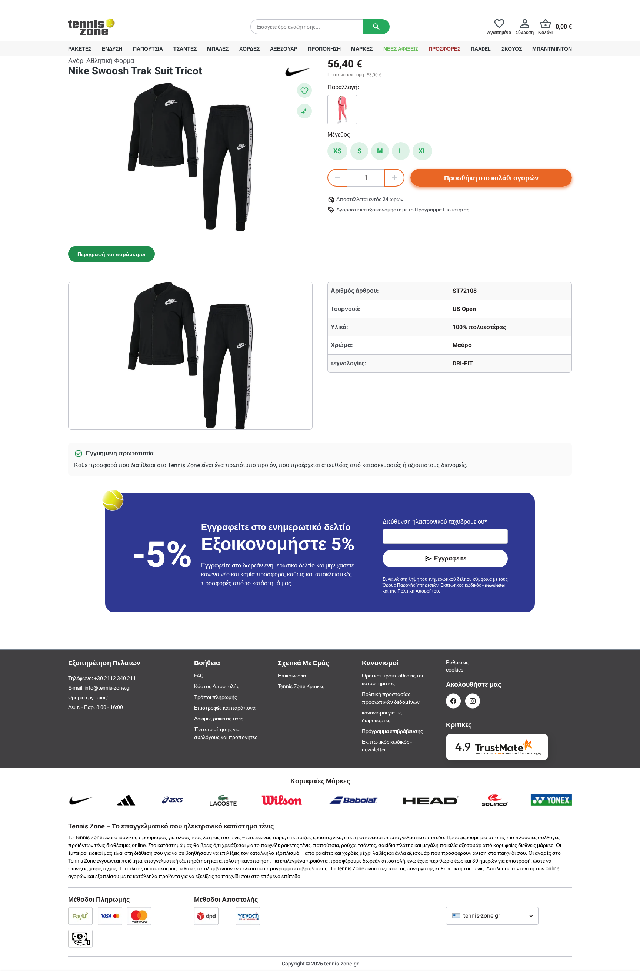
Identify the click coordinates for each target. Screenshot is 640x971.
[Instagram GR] (472, 701)
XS (337, 151)
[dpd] (206, 916)
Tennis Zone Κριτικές (301, 686)
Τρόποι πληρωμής (215, 697)
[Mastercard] (139, 916)
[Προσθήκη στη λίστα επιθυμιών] (304, 90)
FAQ (199, 676)
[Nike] (298, 71)
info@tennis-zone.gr (107, 688)
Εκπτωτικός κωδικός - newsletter (472, 585)
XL (422, 151)
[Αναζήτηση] (376, 26)
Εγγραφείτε (450, 558)
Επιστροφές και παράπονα (225, 708)
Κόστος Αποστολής (216, 686)
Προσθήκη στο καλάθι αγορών (491, 178)
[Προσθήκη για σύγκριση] (304, 111)
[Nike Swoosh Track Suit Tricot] (342, 109)
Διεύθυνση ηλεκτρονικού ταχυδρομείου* (435, 521)
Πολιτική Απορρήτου (418, 591)
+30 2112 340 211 (116, 6)
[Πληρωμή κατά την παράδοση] (80, 938)
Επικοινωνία (292, 676)
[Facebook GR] (453, 701)
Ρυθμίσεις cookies (453, 666)
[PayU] (80, 916)
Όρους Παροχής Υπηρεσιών (411, 585)
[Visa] (110, 916)
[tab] (111, 254)
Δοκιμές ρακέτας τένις (218, 718)
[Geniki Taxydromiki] (248, 916)
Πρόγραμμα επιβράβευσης (392, 731)
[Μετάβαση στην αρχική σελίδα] (91, 26)
